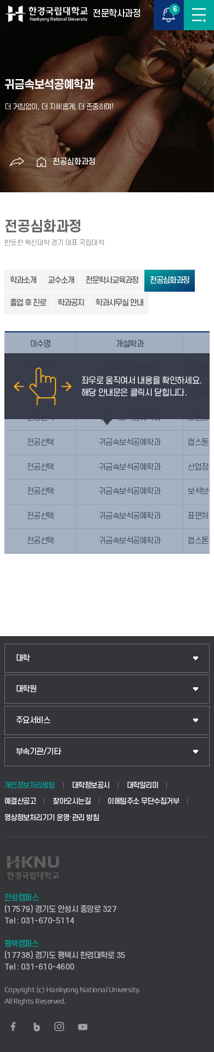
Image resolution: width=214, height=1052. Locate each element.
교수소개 (61, 280)
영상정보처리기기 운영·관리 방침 (51, 818)
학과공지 (71, 303)
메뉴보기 (199, 15)
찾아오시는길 (72, 801)
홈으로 (42, 162)
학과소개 (23, 280)
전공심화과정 (74, 161)
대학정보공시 (91, 785)
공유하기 (17, 162)
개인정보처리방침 (29, 785)
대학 (23, 658)
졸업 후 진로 (28, 303)
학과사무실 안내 (119, 303)
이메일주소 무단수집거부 (143, 801)
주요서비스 (33, 720)
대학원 (26, 689)
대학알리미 (143, 785)
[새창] (13, 1027)
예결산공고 (20, 801)
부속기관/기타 (38, 751)
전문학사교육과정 (112, 280)
